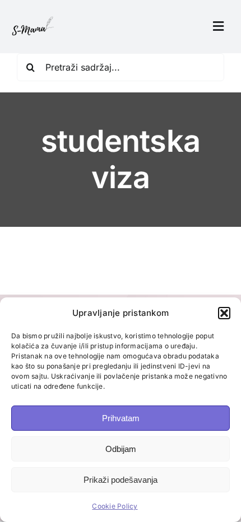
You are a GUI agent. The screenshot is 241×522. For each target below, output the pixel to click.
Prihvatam (121, 418)
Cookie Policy (114, 506)
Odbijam (120, 449)
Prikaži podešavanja (120, 479)
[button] (224, 313)
